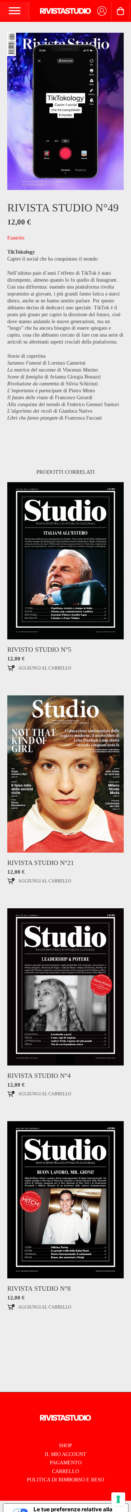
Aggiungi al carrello (44, 668)
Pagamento (66, 1462)
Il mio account (65, 1454)
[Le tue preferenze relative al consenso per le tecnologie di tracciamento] (118, 1499)
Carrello (65, 1471)
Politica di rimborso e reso (65, 1480)
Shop (65, 1445)
